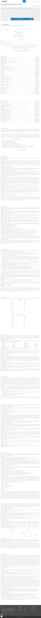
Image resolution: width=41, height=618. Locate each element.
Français (10, 613)
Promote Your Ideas (33, 608)
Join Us (34, 1)
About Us (25, 608)
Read (24, 1)
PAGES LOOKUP (34, 606)
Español (20, 613)
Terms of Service (20, 608)
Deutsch (17, 613)
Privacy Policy (19, 609)
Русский (24, 613)
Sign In (31, 1)
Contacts (25, 609)
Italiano (14, 613)
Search (38, 1)
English (7, 613)
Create (27, 1)
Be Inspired (32, 609)
